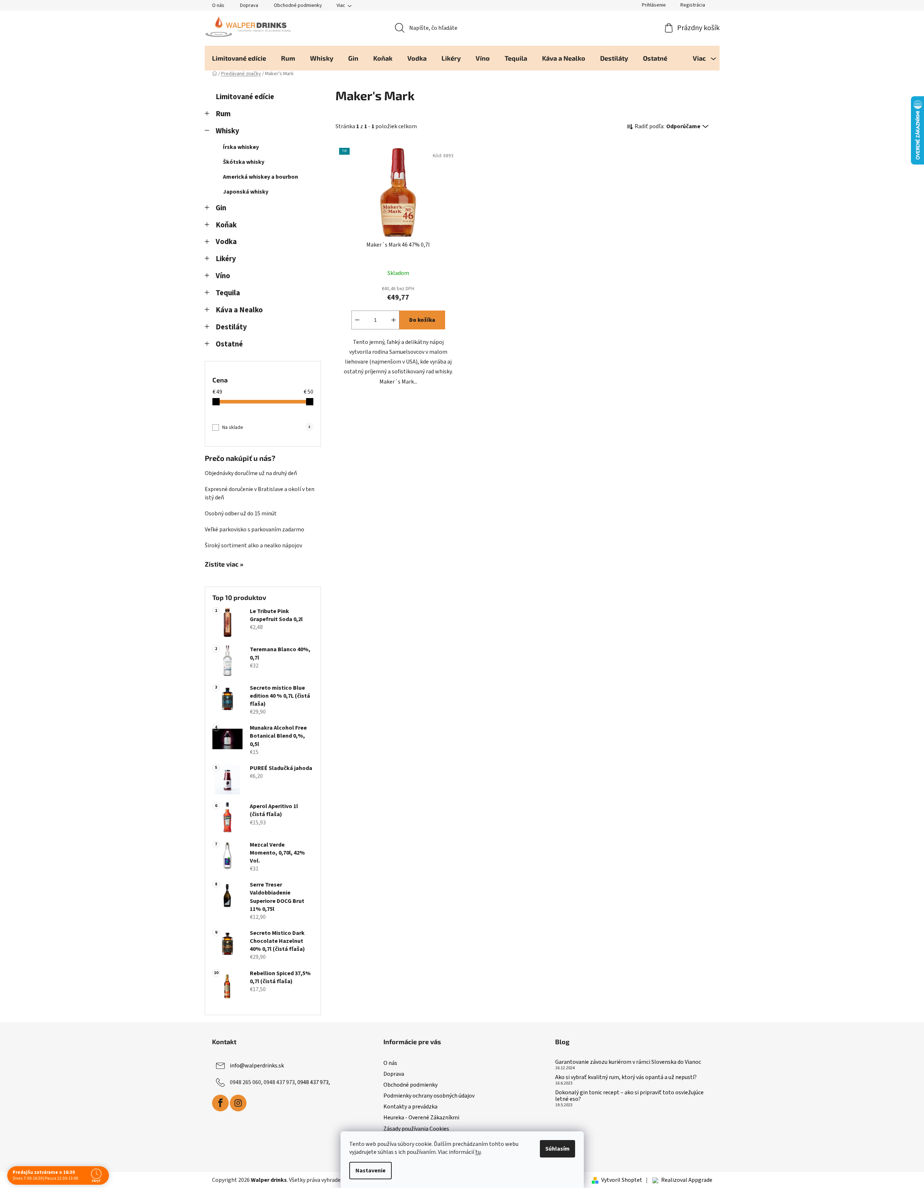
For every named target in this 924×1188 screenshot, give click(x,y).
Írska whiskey (241, 147)
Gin (221, 208)
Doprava (249, 5)
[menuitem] (239, 58)
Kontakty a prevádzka (410, 1107)
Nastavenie (370, 1171)
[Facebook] (220, 1103)
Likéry (226, 259)
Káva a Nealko (239, 310)
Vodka (226, 241)
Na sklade (266, 427)
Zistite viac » (224, 564)
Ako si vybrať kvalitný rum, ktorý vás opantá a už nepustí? (626, 1077)
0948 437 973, (313, 1082)
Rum (223, 114)
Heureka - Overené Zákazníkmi (421, 1118)
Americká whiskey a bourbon (260, 177)
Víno (223, 276)
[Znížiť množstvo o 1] (357, 320)
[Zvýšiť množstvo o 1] (393, 320)
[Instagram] (238, 1103)
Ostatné (229, 344)
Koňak (226, 225)
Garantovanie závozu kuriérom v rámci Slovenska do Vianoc (628, 1062)
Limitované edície (245, 97)
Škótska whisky (243, 162)
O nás (218, 5)
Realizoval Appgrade (686, 1180)
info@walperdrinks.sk (257, 1066)
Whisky (227, 131)
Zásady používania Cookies (416, 1129)
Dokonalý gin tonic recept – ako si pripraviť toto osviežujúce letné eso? (629, 1096)
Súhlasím (557, 1149)
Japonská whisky (245, 192)
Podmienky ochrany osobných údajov (429, 1096)
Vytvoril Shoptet (621, 1180)
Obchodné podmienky (298, 5)
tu (478, 1152)
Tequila (228, 293)
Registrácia (692, 5)
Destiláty (231, 327)
